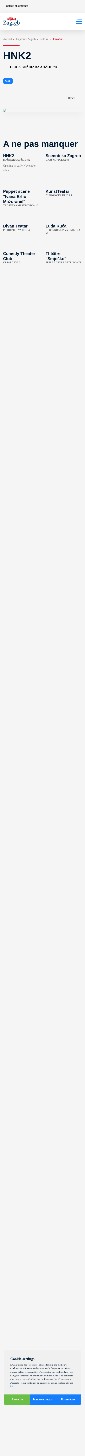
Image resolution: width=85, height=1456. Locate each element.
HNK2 (71, 98)
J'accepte (17, 1399)
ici (11, 1386)
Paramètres (68, 1399)
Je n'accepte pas (43, 1399)
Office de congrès (17, 6)
